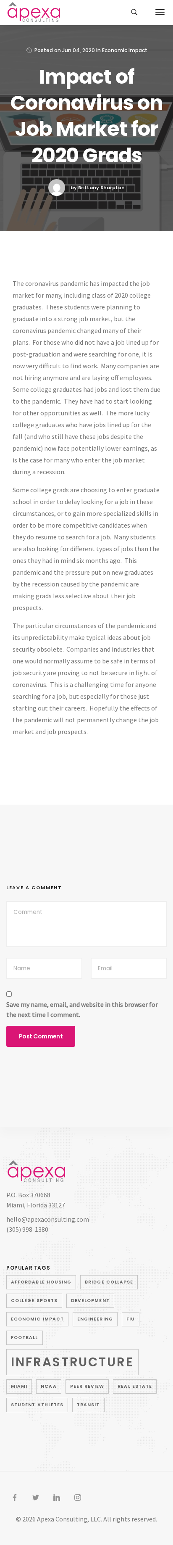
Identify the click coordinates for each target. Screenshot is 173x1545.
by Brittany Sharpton (98, 187)
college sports (34, 1300)
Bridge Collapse (109, 1282)
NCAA (48, 1386)
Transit (88, 1405)
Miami (19, 1386)
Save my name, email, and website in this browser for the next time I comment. (82, 1009)
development (90, 1300)
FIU (130, 1319)
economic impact (37, 1319)
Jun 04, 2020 (78, 50)
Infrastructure (72, 1362)
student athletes (37, 1405)
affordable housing (41, 1282)
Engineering (95, 1319)
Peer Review (87, 1386)
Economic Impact (124, 50)
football (24, 1337)
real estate (135, 1386)
